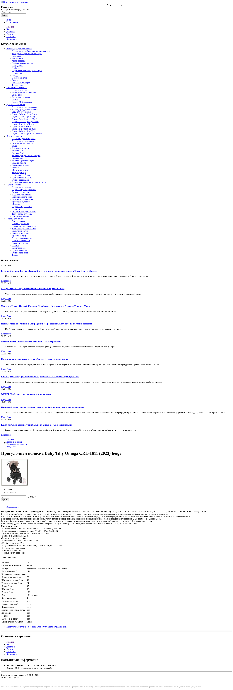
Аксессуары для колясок (23, 141)
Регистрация (12, 22)
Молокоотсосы (18, 61)
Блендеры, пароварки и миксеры (27, 53)
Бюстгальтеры (18, 221)
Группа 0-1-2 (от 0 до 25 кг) (24, 119)
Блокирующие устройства (24, 92)
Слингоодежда (18, 248)
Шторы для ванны (20, 216)
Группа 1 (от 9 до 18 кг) (23, 124)
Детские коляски (14, 136)
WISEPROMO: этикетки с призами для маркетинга (26, 394)
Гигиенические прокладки (24, 226)
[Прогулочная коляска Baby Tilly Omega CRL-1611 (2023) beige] (14, 485)
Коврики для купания (22, 197)
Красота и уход (19, 236)
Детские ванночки (20, 192)
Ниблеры (16, 68)
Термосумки (17, 85)
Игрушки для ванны (21, 194)
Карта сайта (11, 39)
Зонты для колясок (20, 148)
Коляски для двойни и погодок (26, 155)
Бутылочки (17, 56)
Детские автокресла (15, 104)
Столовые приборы (21, 83)
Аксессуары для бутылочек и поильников (31, 51)
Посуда (15, 75)
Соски (15, 80)
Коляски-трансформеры (23, 160)
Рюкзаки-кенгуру (20, 243)
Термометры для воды (22, 214)
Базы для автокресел (21, 112)
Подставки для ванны (22, 206)
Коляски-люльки (19, 158)
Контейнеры (17, 58)
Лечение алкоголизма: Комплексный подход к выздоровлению (31, 341)
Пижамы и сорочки (21, 240)
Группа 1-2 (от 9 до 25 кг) (23, 126)
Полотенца (17, 209)
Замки (15, 146)
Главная (10, 27)
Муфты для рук (19, 172)
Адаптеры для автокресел (23, 138)
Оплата (9, 34)
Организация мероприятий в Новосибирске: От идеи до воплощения (34, 359)
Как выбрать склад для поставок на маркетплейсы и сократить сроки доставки (40, 377)
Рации (15, 100)
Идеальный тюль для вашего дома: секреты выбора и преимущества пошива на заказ (43, 407)
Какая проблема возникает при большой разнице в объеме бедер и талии (36, 425)
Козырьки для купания (22, 199)
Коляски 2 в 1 (18, 151)
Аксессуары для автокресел (24, 107)
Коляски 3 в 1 (18, 153)
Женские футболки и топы (24, 228)
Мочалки (16, 204)
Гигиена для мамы (20, 223)
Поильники (17, 73)
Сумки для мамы (19, 250)
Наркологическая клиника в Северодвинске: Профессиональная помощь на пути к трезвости (46, 324)
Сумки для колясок (20, 180)
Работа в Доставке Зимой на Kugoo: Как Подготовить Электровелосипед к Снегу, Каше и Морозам (49, 271)
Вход (8, 20)
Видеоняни (17, 95)
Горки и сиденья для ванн (24, 189)
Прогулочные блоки (21, 175)
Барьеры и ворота (20, 90)
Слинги (15, 245)
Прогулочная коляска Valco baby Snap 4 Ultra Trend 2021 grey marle (36, 627)
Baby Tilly (11, 447)
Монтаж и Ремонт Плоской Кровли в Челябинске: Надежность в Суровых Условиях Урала (45, 306)
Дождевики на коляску (22, 143)
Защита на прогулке (21, 97)
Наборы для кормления (22, 63)
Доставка (10, 32)
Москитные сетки (20, 170)
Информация (12, 507)
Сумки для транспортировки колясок (29, 182)
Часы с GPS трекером (22, 102)
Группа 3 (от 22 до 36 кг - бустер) (27, 134)
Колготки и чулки (20, 231)
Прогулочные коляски (22, 177)
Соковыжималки (19, 78)
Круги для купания (21, 202)
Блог (8, 29)
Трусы (15, 255)
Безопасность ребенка (16, 87)
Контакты (11, 36)
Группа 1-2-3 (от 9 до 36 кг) (24, 129)
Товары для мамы (14, 219)
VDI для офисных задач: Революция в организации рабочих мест (32, 288)
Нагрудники (17, 66)
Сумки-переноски (20, 253)
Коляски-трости (19, 163)
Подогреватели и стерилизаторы (27, 70)
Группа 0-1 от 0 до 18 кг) (23, 117)
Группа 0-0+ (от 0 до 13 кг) (24, 114)
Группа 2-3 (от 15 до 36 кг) (24, 131)
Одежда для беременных (23, 238)
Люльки (15, 168)
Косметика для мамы (21, 233)
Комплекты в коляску (22, 165)
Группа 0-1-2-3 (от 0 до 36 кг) (25, 121)
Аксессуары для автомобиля (25, 109)
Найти (4, 15)
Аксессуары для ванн (22, 187)
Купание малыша (14, 185)
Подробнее (6, 281)
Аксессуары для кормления (19, 49)
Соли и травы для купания (24, 211)
